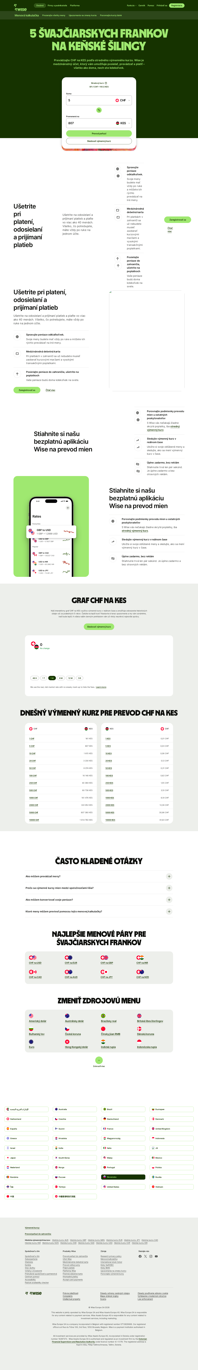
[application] (50, 663)
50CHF (32, 768)
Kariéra (28, 1265)
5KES (108, 746)
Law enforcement (145, 1299)
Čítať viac (169, 230)
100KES (109, 775)
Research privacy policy (111, 1256)
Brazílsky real (109, 1021)
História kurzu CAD (150, 1240)
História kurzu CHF (122, 1243)
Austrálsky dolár (74, 1021)
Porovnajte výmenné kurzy (112, 1274)
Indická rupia (108, 1047)
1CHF (31, 738)
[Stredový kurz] (106, 83)
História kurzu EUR (114, 1240)
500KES (109, 790)
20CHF (32, 761)
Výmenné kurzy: (32, 1228)
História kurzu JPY (132, 1240)
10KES (108, 753)
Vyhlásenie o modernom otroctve (152, 1296)
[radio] (34, 678)
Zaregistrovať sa (177, 219)
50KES (108, 768)
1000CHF (33, 798)
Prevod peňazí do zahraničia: (38, 1234)
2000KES (109, 805)
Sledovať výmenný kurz (99, 141)
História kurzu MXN (96, 1240)
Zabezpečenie (31, 1259)
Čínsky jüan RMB (110, 1034)
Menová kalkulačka (109, 1259)
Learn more (101, 687)
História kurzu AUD (60, 1240)
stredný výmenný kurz (135, 530)
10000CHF (34, 820)
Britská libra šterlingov (150, 1021)
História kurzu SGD (86, 1243)
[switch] (99, 110)
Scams (103, 1299)
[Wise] (21, 5)
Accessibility (30, 1279)
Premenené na (72, 116)
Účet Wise (67, 1259)
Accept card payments (73, 1279)
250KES (109, 783)
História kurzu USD (104, 1243)
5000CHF (33, 812)
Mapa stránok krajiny (109, 1296)
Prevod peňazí (99, 133)
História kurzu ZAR (68, 1243)
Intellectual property (71, 1299)
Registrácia (176, 5)
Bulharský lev (36, 1034)
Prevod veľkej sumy (71, 1265)
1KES (107, 738)
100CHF (33, 775)
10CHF (32, 753)
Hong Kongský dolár (76, 1047)
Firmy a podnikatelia (57, 5)
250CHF (33, 783)
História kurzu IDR (139, 1243)
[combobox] (122, 100)
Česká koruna (73, 1034)
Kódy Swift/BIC (107, 1265)
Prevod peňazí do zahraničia (75, 1256)
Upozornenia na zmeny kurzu (113, 1271)
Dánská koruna (145, 1034)
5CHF (32, 746)
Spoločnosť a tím (32, 1256)
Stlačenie (29, 1262)
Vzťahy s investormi (33, 1271)
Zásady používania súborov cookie (153, 1293)
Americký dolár (37, 1021)
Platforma (75, 5)
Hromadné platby (70, 1276)
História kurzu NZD (50, 1243)
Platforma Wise (69, 1271)
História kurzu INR (33, 1243)
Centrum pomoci (32, 1276)
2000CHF (33, 805)
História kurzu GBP (78, 1240)
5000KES (109, 812)
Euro (31, 1047)
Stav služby (30, 1268)
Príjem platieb (69, 1268)
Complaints (67, 1296)
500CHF (33, 790)
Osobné (40, 5)
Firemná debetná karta (73, 1274)
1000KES (109, 798)
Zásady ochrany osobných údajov (115, 1293)
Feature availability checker (37, 1282)
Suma (68, 93)
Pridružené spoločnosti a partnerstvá (41, 1274)
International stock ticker (111, 1262)
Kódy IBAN (105, 1268)
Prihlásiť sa (162, 5)
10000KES (110, 820)
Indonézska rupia (147, 1047)
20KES (108, 761)
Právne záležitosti (70, 1293)
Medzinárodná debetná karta (75, 1262)
